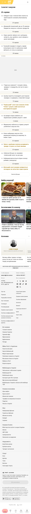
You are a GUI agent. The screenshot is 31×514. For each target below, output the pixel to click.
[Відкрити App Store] (16, 498)
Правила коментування (22, 296)
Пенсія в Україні (7, 403)
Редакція (3, 294)
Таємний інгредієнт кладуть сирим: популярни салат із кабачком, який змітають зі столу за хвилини (15, 48)
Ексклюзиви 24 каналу (10, 207)
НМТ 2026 (5, 432)
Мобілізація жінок (7, 375)
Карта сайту (19, 314)
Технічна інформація (21, 299)
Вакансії (18, 305)
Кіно (3, 408)
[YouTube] (23, 281)
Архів (17, 311)
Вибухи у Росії (6, 361)
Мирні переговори (7, 353)
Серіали (4, 420)
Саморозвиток (6, 434)
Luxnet (20, 504)
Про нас (3, 291)
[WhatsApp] (26, 284)
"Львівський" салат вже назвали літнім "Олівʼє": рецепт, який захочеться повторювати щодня (16, 107)
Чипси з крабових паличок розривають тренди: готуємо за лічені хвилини (16, 145)
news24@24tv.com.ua (6, 275)
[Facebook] (17, 281)
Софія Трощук (13, 249)
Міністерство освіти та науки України (13, 427)
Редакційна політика (6, 297)
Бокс (3, 456)
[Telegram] (26, 281)
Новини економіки (8, 389)
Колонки (5, 236)
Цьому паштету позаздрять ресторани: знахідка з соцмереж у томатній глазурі (17, 97)
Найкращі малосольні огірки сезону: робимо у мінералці (16, 159)
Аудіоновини (6, 339)
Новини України (7, 332)
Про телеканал (5, 300)
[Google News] (17, 287)
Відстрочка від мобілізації (9, 380)
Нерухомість (6, 441)
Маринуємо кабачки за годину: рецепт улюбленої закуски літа (16, 125)
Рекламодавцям (5, 307)
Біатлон (4, 463)
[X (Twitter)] (20, 281)
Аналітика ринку (7, 444)
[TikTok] (23, 284)
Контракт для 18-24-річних (10, 377)
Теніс (3, 461)
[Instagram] (17, 284)
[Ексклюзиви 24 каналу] (29, 207)
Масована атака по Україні (10, 358)
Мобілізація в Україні (9, 368)
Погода (4, 342)
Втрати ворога (6, 363)
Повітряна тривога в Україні (10, 356)
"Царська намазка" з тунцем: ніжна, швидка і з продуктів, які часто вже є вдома (16, 87)
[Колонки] (29, 236)
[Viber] (20, 284)
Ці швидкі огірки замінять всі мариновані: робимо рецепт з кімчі (15, 117)
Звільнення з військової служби (11, 370)
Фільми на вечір (7, 415)
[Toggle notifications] (27, 2)
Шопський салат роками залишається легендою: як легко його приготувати (16, 168)
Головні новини (7, 329)
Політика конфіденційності (8, 313)
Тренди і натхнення (8, 449)
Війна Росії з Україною (9, 346)
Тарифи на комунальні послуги (11, 398)
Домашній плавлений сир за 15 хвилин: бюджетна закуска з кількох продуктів (17, 27)
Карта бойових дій (7, 351)
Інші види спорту (7, 465)
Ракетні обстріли (7, 349)
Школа (4, 430)
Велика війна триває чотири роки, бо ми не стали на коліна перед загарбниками (12, 259)
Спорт (4, 453)
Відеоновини (6, 337)
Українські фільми (7, 413)
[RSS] (20, 287)
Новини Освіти (7, 425)
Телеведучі (4, 303)
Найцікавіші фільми (8, 410)
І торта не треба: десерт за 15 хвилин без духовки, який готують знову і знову (13, 199)
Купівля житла (6, 446)
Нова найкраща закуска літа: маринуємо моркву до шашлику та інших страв (15, 135)
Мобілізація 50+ (6, 373)
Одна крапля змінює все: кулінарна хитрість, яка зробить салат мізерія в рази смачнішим (16, 37)
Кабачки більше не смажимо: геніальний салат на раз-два (13, 154)
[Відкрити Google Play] (6, 498)
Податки (4, 401)
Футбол (4, 458)
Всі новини (6, 327)
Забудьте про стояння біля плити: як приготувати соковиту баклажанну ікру (16, 18)
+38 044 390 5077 (20, 275)
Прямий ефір (6, 334)
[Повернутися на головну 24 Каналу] (2, 2)
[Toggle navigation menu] (5, 2)
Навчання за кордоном (9, 437)
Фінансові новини (7, 396)
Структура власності (21, 308)
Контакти (18, 302)
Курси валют (6, 394)
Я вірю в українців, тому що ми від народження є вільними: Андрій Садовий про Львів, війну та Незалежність (13, 227)
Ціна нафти (5, 391)
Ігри (17, 318)
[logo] (9, 2)
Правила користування (7, 310)
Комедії (4, 418)
